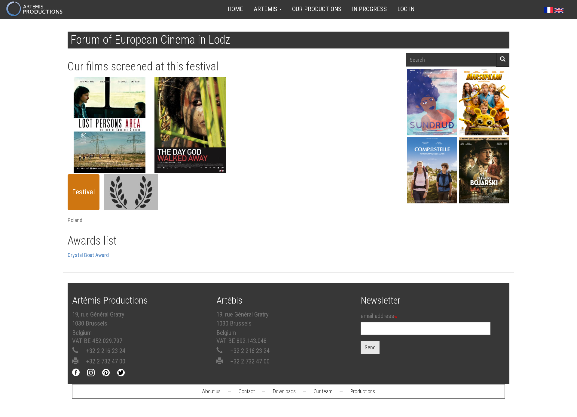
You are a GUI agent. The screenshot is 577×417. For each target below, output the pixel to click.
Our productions (316, 9)
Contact (247, 391)
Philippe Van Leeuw (190, 127)
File (112, 109)
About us (211, 391)
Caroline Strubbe (109, 127)
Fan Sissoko (432, 104)
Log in (405, 9)
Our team (323, 391)
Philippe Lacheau (484, 112)
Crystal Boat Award (88, 255)
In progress (369, 9)
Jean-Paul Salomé (484, 180)
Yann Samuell (432, 180)
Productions (362, 391)
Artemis (266, 9)
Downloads (284, 391)
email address (377, 316)
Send (370, 347)
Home (235, 9)
